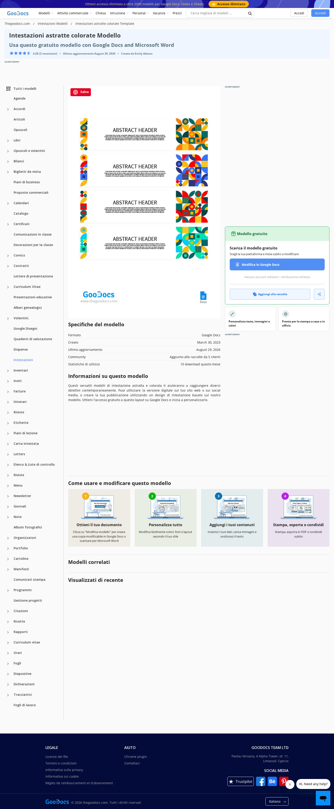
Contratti (21, 266)
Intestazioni (23, 360)
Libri (17, 140)
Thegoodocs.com (18, 23)
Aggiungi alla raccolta (272, 294)
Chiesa (101, 13)
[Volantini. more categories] (8, 318)
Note (18, 517)
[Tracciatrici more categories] (8, 695)
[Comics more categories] (8, 255)
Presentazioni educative (33, 297)
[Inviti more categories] (8, 381)
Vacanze (159, 13)
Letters (19, 454)
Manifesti (21, 569)
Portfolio (21, 548)
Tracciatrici (23, 694)
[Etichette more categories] (8, 423)
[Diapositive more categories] (8, 674)
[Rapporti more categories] (8, 632)
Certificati (22, 224)
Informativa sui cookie (62, 776)
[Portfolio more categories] (8, 548)
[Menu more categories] (8, 485)
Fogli (17, 663)
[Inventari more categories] (8, 370)
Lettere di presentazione (33, 276)
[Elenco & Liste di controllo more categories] (8, 465)
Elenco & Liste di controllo (34, 464)
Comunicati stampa (29, 579)
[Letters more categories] (8, 454)
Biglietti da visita (27, 171)
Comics (19, 255)
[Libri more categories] (8, 140)
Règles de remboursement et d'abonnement (79, 783)
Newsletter (22, 496)
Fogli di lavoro (25, 705)
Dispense (21, 349)
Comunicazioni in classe (33, 234)
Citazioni (21, 611)
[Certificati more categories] (8, 224)
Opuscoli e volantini (29, 150)
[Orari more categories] (8, 653)
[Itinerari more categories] (8, 402)
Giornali (20, 506)
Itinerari (20, 401)
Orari (18, 653)
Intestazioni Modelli (53, 23)
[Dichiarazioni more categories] (8, 684)
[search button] (250, 13)
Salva (84, 92)
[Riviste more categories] (8, 412)
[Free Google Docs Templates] (18, 13)
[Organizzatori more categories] (8, 538)
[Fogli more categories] (8, 663)
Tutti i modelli (24, 88)
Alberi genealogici (28, 307)
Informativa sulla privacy (64, 770)
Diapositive (22, 673)
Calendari (21, 203)
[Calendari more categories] (8, 203)
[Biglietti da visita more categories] (8, 172)
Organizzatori (25, 537)
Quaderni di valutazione (33, 339)
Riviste (19, 412)
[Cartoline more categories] (8, 559)
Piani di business (27, 182)
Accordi (19, 109)
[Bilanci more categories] (8, 161)
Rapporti (21, 632)
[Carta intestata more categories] (8, 444)
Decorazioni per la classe (33, 245)
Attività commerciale (72, 13)
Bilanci (19, 161)
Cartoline (21, 558)
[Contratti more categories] (8, 266)
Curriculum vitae (27, 642)
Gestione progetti (28, 600)
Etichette (21, 422)
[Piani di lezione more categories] (8, 433)
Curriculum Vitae (27, 286)
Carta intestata (26, 443)
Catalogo (21, 213)
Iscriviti (320, 13)
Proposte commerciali (31, 192)
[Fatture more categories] (8, 391)
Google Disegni (25, 328)
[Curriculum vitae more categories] (8, 642)
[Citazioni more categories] (8, 611)
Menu (18, 485)
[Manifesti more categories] (8, 569)
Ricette (19, 621)
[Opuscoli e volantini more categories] (8, 151)
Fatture (20, 391)
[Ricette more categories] (8, 621)
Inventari (21, 370)
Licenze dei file (56, 756)
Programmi (23, 590)
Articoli (19, 119)
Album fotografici (28, 527)
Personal (139, 13)
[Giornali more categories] (8, 506)
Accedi (299, 13)
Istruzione (117, 13)
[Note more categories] (8, 517)
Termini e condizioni (61, 763)
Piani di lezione (25, 433)
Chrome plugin (135, 756)
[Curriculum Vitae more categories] (8, 287)
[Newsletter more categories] (8, 496)
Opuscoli (20, 130)
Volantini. (21, 318)
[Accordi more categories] (8, 109)
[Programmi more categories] (8, 590)
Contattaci (132, 763)
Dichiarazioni (24, 684)
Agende (19, 98)
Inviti (18, 381)
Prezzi (177, 13)
